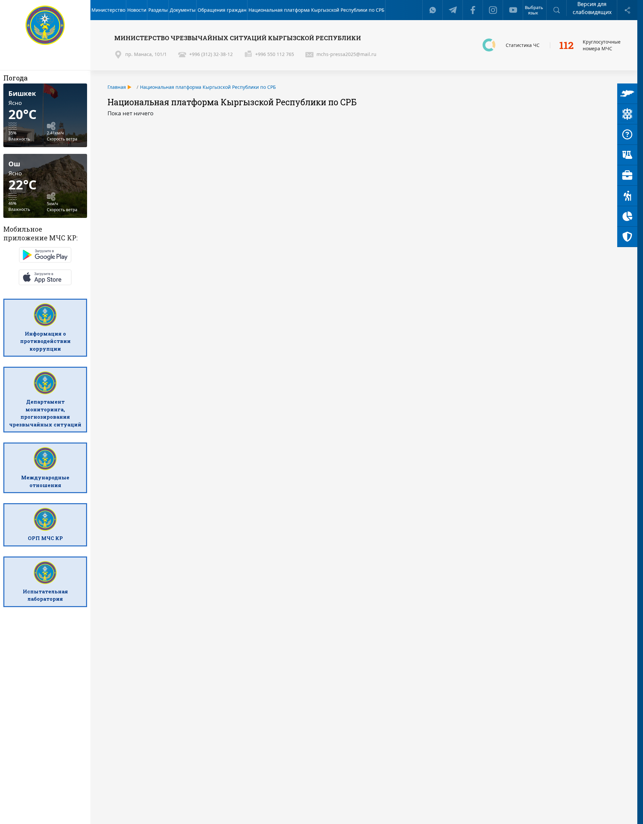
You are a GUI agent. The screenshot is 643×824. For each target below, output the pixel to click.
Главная (117, 87)
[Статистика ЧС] (627, 216)
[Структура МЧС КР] (627, 93)
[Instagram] (493, 10)
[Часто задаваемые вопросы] (627, 134)
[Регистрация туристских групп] (627, 196)
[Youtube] (513, 10)
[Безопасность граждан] (627, 237)
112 (566, 45)
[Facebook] (473, 10)
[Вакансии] (627, 175)
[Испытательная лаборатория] (627, 155)
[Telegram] (453, 10)
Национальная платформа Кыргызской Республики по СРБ (208, 87)
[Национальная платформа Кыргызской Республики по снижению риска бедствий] (627, 114)
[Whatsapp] (433, 10)
